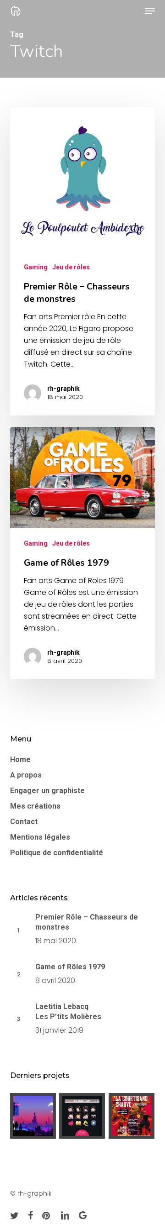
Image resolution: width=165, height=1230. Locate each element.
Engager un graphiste (47, 790)
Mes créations (35, 806)
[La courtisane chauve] (132, 1116)
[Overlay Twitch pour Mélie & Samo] (33, 1116)
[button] (150, 11)
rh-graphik (63, 388)
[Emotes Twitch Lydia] (82, 1116)
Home (20, 759)
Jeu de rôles (71, 267)
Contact (24, 821)
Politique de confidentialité (56, 852)
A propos (26, 775)
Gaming (36, 267)
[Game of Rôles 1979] (82, 553)
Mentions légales (40, 837)
